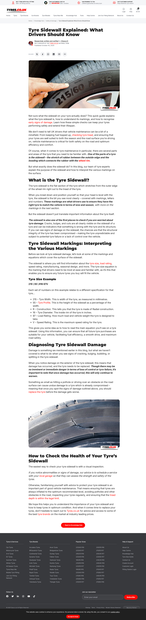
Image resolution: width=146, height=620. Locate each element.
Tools (82, 15)
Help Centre (91, 15)
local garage (45, 475)
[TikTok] (34, 596)
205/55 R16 (100, 547)
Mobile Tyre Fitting (12, 572)
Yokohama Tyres (35, 582)
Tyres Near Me (58, 15)
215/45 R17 (100, 569)
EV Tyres (9, 557)
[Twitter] (13, 596)
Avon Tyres (54, 547)
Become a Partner (131, 607)
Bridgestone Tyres (56, 550)
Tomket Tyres (34, 576)
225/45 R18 (80, 557)
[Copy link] (65, 54)
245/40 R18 (100, 563)
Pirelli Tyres (33, 569)
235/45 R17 (80, 582)
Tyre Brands (24, 15)
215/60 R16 (100, 582)
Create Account (127, 563)
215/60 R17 (100, 572)
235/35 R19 (100, 560)
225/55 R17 (80, 566)
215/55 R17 (100, 550)
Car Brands (35, 15)
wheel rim (84, 160)
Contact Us (130, 15)
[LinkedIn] (18, 596)
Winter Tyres (10, 563)
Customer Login (127, 566)
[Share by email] (59, 54)
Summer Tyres (11, 560)
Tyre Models (46, 15)
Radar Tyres (54, 569)
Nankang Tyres (55, 566)
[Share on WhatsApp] (48, 54)
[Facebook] (7, 596)
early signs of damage (40, 122)
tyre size (94, 263)
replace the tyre (37, 392)
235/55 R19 (80, 563)
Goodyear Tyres (35, 560)
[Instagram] (23, 596)
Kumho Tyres (54, 563)
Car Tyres (9, 547)
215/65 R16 (80, 576)
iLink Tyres (33, 563)
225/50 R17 (100, 557)
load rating (105, 263)
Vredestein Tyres (56, 579)
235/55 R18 (100, 566)
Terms (93, 607)
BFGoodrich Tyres (35, 550)
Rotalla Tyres (54, 572)
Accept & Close (73, 616)
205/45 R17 (100, 554)
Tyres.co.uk (16, 10)
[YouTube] (29, 596)
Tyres (15, 15)
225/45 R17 (80, 550)
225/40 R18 (80, 547)
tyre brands (44, 514)
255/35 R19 (80, 554)
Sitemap (88, 607)
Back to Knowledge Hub (73, 525)
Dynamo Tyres (34, 557)
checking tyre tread (82, 135)
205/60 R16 (80, 579)
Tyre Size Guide (127, 557)
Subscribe (131, 597)
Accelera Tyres (34, 547)
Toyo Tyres (54, 576)
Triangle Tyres (55, 582)
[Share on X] (37, 54)
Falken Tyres (54, 557)
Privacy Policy (100, 607)
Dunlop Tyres (54, 554)
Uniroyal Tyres (34, 579)
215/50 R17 (100, 579)
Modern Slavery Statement (113, 607)
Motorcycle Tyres (12, 550)
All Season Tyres (12, 566)
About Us (120, 15)
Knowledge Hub (71, 15)
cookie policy (115, 612)
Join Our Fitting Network (106, 15)
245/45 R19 (100, 576)
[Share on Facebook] (42, 54)
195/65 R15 (80, 569)
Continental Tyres (35, 554)
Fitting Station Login (129, 569)
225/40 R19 (80, 572)
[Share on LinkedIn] (53, 54)
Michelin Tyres (34, 566)
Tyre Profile (44, 302)
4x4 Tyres (9, 554)
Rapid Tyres (33, 572)
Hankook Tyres (55, 560)
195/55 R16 (80, 560)
